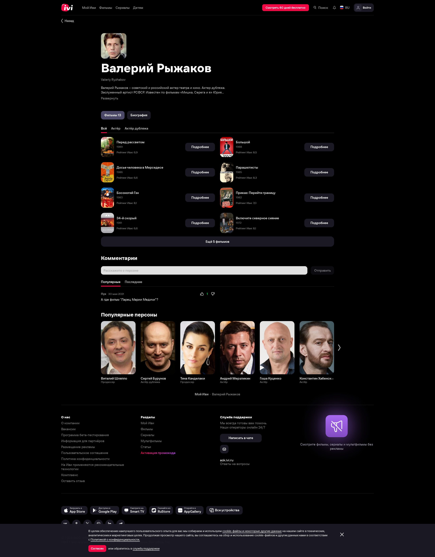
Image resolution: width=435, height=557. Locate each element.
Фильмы (147, 429)
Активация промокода (158, 453)
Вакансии (68, 429)
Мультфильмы (151, 441)
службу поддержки (146, 548)
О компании (70, 423)
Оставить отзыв (73, 481)
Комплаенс (69, 475)
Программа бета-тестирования (85, 435)
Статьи (146, 447)
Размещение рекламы (78, 447)
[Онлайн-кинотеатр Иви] (68, 8)
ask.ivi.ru (226, 460)
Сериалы (147, 435)
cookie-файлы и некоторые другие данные (252, 531)
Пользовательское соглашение (84, 453)
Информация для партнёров (82, 441)
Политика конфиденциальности (85, 459)
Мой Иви (147, 423)
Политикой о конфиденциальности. (115, 539)
